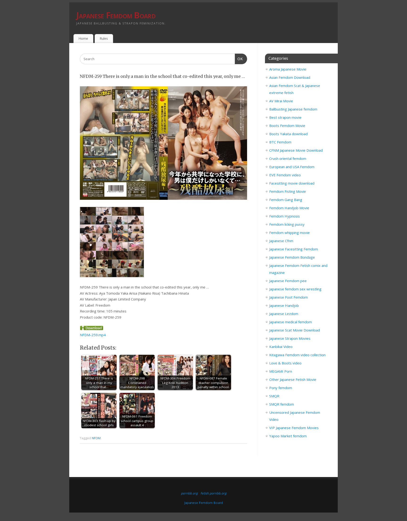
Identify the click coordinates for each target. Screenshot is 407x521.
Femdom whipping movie (289, 232)
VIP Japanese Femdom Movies (294, 427)
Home (83, 38)
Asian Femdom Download (289, 77)
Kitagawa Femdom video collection (297, 354)
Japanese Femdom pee (288, 280)
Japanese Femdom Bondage (292, 257)
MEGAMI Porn (280, 371)
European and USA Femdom (291, 166)
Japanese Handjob (284, 305)
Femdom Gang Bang (285, 199)
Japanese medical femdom (290, 322)
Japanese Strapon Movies (289, 338)
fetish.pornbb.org (213, 493)
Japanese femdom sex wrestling (295, 289)
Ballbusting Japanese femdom (293, 109)
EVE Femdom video (285, 175)
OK (239, 59)
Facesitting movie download (291, 183)
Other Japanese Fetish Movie (292, 379)
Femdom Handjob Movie (289, 207)
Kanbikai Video (281, 346)
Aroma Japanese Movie (287, 69)
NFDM (96, 438)
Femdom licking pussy (287, 224)
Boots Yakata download (288, 133)
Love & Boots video (285, 363)
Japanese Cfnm (281, 240)
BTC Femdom (280, 142)
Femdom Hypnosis (284, 216)
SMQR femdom (281, 404)
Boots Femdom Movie (287, 125)
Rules (104, 38)
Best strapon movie (285, 117)
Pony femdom (280, 387)
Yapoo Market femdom (288, 436)
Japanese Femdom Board (115, 15)
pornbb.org (189, 493)
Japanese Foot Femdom (288, 297)
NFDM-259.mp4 (93, 334)
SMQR (274, 396)
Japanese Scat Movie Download (294, 330)
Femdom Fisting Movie (287, 191)
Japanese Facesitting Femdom (293, 249)
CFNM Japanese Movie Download (296, 150)
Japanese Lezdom (283, 313)
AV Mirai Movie (281, 101)
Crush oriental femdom (287, 158)
